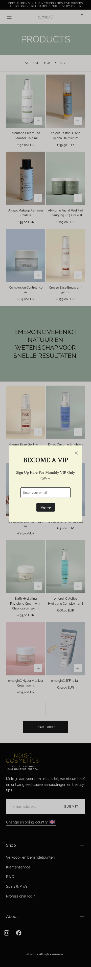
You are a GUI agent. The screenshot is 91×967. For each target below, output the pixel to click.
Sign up (45, 507)
